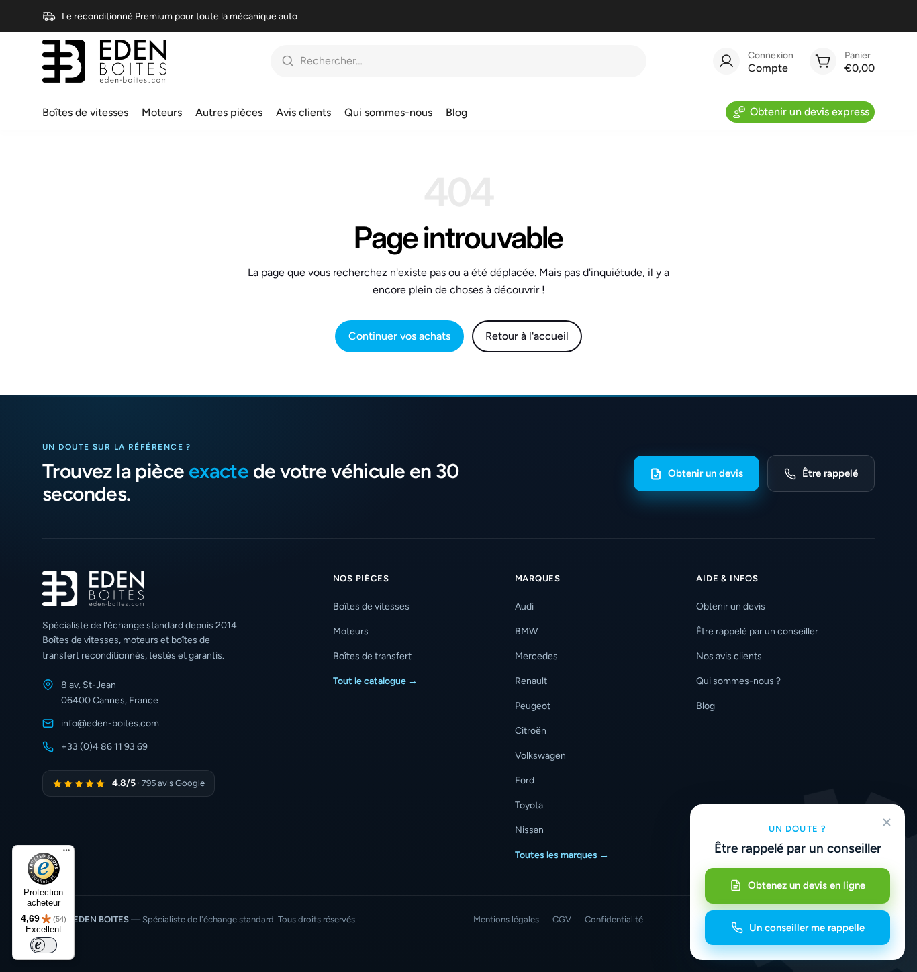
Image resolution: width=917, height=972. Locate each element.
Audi (524, 606)
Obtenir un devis (705, 473)
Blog (705, 706)
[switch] (43, 945)
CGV (561, 919)
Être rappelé (830, 473)
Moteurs (351, 631)
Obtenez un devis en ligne (806, 885)
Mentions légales (506, 919)
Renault (531, 681)
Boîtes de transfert (372, 656)
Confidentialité (614, 919)
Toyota (529, 805)
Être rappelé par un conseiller (757, 631)
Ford (524, 780)
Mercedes (536, 656)
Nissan (529, 830)
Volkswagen (540, 755)
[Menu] (66, 853)
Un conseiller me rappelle (807, 928)
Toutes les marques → (562, 855)
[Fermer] (887, 822)
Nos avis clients (729, 656)
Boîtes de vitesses (371, 606)
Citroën (530, 730)
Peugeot (532, 706)
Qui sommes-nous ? (738, 681)
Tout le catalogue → (375, 681)
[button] (410, 578)
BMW (526, 631)
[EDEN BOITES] (104, 61)
